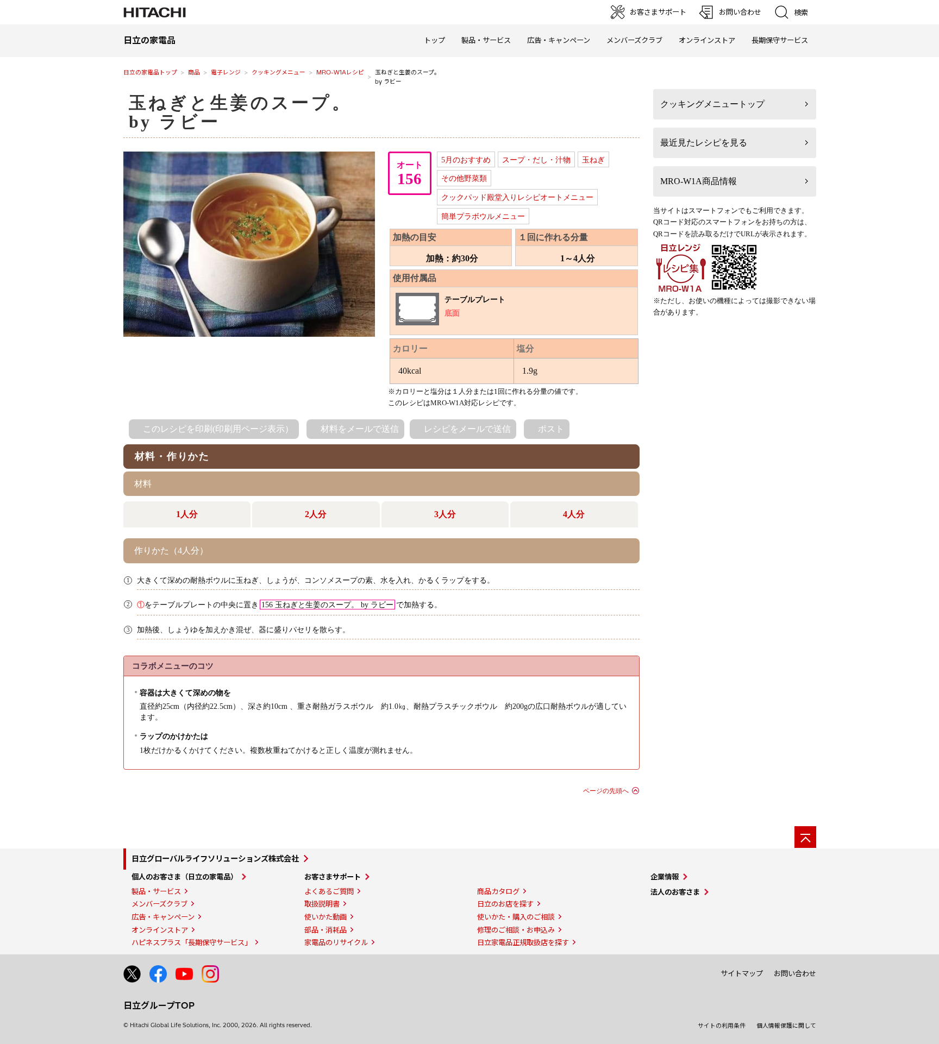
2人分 (316, 514)
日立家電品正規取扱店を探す (523, 942)
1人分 (187, 514)
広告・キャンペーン (163, 917)
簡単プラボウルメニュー (483, 216)
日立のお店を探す (505, 904)
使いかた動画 (325, 917)
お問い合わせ (795, 973)
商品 (194, 72)
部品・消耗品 (325, 930)
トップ (434, 40)
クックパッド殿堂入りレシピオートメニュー (517, 197)
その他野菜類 (464, 178)
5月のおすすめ (466, 159)
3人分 (445, 514)
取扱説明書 (322, 904)
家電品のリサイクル (336, 942)
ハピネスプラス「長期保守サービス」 (192, 942)
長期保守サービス (780, 40)
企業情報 (664, 876)
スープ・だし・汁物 (536, 159)
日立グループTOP (159, 1005)
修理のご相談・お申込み (516, 930)
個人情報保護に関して (786, 1025)
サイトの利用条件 (722, 1025)
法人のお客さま (675, 892)
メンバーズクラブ (634, 40)
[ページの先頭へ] (805, 837)
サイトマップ (742, 973)
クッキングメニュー (278, 72)
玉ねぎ (593, 159)
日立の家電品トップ (150, 72)
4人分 (574, 514)
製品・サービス (156, 891)
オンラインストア (707, 40)
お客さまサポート (332, 876)
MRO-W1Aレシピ (340, 72)
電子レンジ (226, 72)
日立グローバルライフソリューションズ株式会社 (215, 859)
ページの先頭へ (606, 791)
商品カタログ (498, 891)
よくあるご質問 (329, 891)
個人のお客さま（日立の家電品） (184, 876)
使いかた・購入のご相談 (516, 917)
